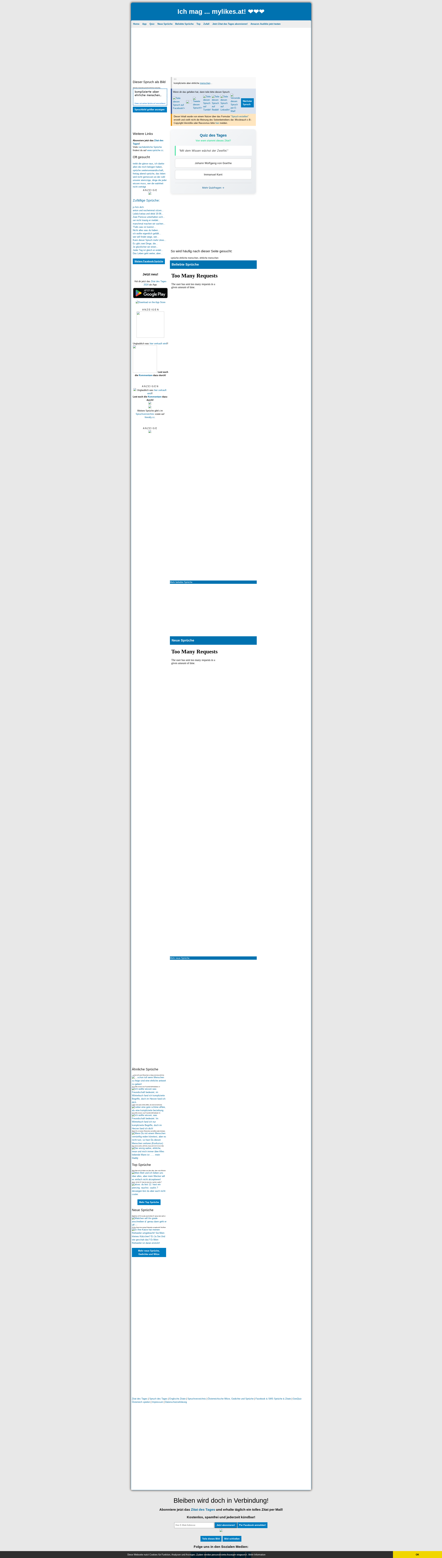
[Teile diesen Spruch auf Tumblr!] (207, 109)
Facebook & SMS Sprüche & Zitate (273, 1398)
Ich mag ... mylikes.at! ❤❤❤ (221, 11)
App (144, 24)
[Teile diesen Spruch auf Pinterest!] (189, 103)
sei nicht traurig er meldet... (146, 220)
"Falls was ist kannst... (144, 227)
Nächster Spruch (247, 103)
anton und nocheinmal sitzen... (148, 210)
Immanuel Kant (213, 174)
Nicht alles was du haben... (146, 230)
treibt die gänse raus (143, 163)
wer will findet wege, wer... (146, 237)
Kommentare (145, 375)
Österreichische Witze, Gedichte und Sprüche (231, 1398)
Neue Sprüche (164, 24)
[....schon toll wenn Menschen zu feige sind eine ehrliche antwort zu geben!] (149, 1084)
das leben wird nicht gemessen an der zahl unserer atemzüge (149, 176)
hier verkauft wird (158, 343)
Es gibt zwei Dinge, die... (145, 243)
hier (217, 123)
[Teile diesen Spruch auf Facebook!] (179, 108)
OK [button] (417, 1554)
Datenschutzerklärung (176, 1402)
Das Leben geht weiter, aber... (147, 253)
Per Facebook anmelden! (252, 1525)
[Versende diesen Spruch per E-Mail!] (235, 111)
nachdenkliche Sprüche (150, 147)
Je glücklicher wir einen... (145, 247)
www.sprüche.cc (155, 150)
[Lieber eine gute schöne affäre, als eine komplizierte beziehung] (149, 1110)
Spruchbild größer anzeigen (149, 109)
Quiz (152, 24)
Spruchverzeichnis (145, 414)
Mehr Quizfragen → (213, 187)
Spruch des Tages (158, 1398)
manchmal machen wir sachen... (149, 223)
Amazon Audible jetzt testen (266, 24)
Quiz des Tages (213, 135)
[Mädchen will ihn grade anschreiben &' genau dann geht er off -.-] (149, 1225)
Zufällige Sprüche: (146, 200)
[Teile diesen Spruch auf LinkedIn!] (225, 109)
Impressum (157, 1402)
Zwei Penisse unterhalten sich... (149, 217)
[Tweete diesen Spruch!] (197, 108)
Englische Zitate (177, 1398)
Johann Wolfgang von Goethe (213, 163)
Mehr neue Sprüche (179, 958)
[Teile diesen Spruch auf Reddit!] (215, 109)
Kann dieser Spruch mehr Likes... (149, 240)
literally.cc (150, 417)
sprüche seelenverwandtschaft (148, 170)
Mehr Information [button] (256, 1554)
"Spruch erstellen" (240, 116)
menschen (205, 83)
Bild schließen (232, 1538)
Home (136, 24)
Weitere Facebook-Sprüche (148, 261)
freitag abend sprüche (143, 173)
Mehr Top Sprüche (149, 1202)
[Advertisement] (221, 53)
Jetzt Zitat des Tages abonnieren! (230, 24)
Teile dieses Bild (211, 1538)
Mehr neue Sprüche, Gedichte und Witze (149, 1252)
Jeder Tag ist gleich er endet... (148, 250)
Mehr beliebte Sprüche (181, 582)
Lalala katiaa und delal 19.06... (148, 213)
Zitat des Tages (139, 1398)
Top (198, 24)
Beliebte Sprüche (184, 24)
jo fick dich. (138, 207)
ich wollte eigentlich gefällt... (147, 233)
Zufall (206, 24)
